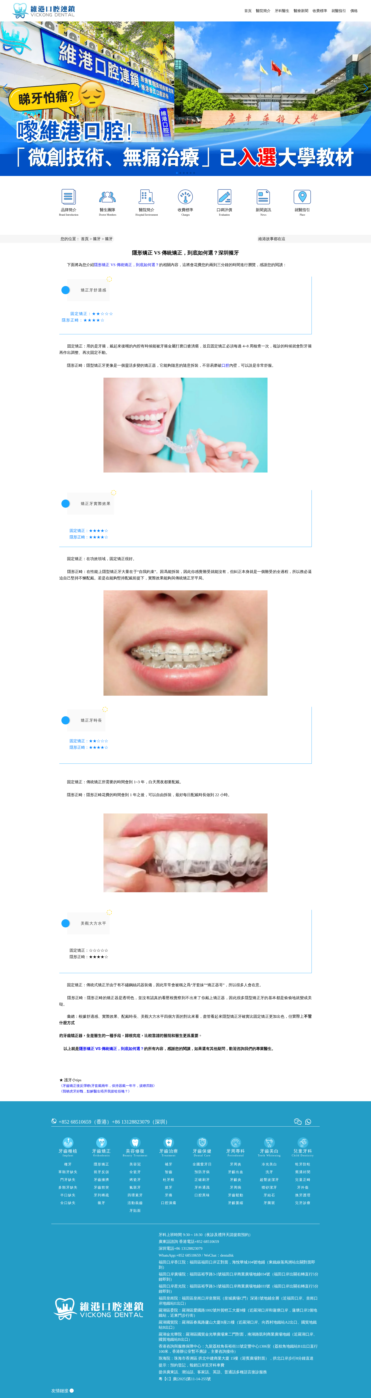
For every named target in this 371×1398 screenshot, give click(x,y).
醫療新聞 (301, 11)
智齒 (169, 1172)
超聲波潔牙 (269, 1179)
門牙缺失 (68, 1179)
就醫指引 (338, 11)
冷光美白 (269, 1164)
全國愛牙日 (202, 1164)
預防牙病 (202, 1172)
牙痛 (169, 1195)
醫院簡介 (263, 11)
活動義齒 (135, 1203)
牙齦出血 (235, 1172)
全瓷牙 (135, 1172)
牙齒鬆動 (235, 1195)
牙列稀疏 (101, 1195)
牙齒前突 (101, 1187)
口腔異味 (202, 1195)
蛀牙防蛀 (303, 1164)
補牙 (169, 1164)
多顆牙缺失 (68, 1187)
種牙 (68, 1164)
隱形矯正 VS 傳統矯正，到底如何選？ (126, 265)
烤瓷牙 (135, 1179)
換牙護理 (303, 1195)
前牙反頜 (101, 1172)
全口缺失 (68, 1203)
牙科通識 (202, 1187)
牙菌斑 (269, 1203)
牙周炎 (236, 1164)
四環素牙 (135, 1195)
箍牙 (97, 239)
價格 (354, 11)
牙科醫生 (282, 11)
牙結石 (269, 1195)
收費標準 (320, 11)
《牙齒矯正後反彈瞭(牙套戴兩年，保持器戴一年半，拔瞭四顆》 (108, 1086)
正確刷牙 (202, 1179)
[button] (177, 173)
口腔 (225, 365)
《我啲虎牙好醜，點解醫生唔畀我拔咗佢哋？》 (95, 1091)
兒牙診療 (303, 1203)
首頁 (248, 11)
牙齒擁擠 (101, 1179)
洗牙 (269, 1172)
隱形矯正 (101, 1164)
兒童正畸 (303, 1179)
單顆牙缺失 (68, 1172)
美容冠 (135, 1164)
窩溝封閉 (303, 1172)
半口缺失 (68, 1195)
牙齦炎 (236, 1179)
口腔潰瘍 (168, 1203)
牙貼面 (135, 1210)
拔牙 (169, 1187)
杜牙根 (169, 1179)
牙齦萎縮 (235, 1203)
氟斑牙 (135, 1187)
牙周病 (236, 1187)
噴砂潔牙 (269, 1187)
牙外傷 (303, 1187)
